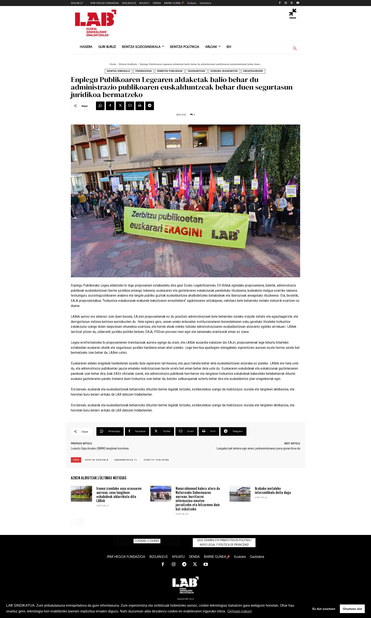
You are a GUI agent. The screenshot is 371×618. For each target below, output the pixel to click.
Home (113, 64)
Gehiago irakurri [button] (239, 611)
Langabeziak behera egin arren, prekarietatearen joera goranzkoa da (258, 448)
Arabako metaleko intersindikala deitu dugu (273, 490)
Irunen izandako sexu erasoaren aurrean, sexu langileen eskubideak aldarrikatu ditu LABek (118, 494)
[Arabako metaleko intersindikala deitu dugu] (240, 494)
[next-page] (80, 522)
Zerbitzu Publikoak (169, 71)
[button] (295, 49)
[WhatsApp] (100, 106)
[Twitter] (291, 3)
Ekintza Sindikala (128, 64)
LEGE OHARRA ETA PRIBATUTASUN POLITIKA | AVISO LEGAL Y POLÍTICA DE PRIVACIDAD (224, 542)
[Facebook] (279, 3)
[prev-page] (73, 522)
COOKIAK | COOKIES (147, 541)
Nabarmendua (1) (125, 460)
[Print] (139, 106)
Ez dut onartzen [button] (323, 608)
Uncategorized (253, 71)
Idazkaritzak (196, 71)
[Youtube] (297, 3)
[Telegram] (149, 106)
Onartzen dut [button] (352, 608)
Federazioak (143, 71)
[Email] (130, 106)
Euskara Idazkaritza (224, 71)
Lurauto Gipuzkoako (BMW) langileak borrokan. (100, 448)
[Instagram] (285, 3)
